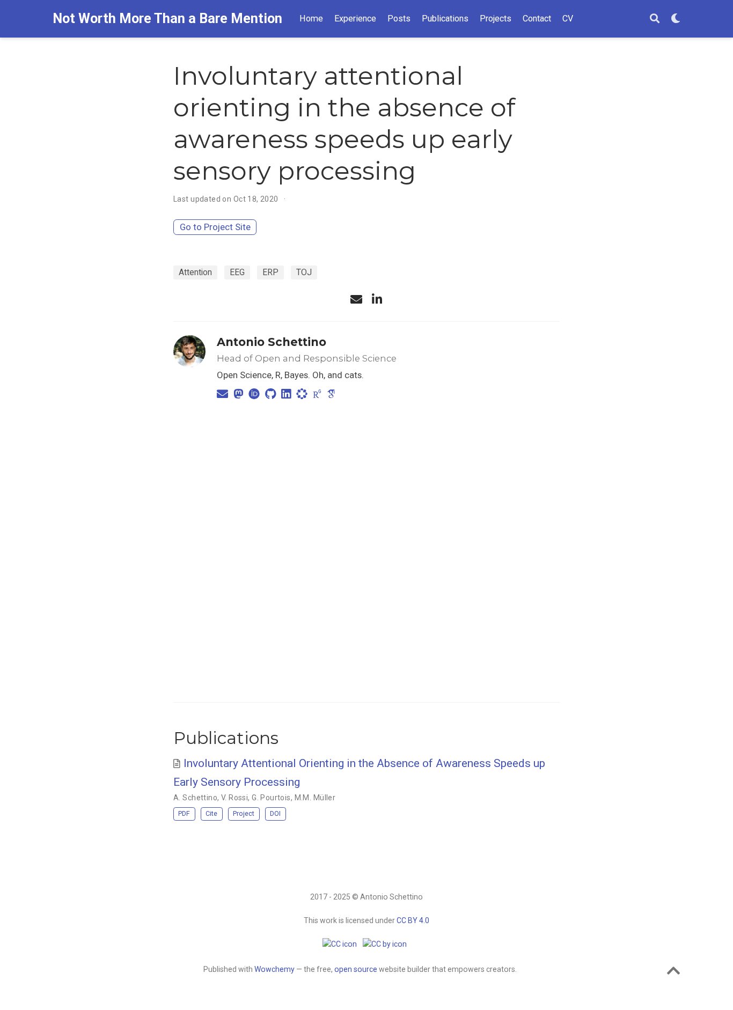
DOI (275, 813)
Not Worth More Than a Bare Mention (167, 18)
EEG (237, 272)
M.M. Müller (315, 797)
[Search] (654, 19)
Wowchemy (274, 969)
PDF (184, 813)
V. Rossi (234, 797)
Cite (211, 813)
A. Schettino (195, 797)
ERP (270, 272)
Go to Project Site (215, 227)
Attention (195, 272)
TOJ (304, 272)
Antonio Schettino (271, 342)
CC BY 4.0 (413, 920)
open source (355, 969)
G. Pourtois (271, 797)
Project (243, 813)
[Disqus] (366, 549)
